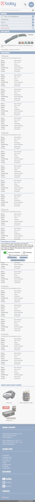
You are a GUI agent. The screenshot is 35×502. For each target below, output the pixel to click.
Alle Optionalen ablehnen (17, 260)
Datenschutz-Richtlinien (7, 249)
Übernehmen (23, 257)
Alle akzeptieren (12, 257)
